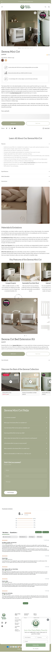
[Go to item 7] (29, 48)
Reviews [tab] (6, 532)
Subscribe (36, 645)
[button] (10, 381)
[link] (10, 272)
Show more (25, 603)
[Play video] (10, 381)
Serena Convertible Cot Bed (29, 392)
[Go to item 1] (20, 48)
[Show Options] (46, 637)
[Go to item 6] (27, 48)
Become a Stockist (17, 624)
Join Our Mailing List (17, 630)
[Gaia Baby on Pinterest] (2, 626)
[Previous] (1, 1)
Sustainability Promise (18, 620)
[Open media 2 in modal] (35, 13)
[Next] (49, 1)
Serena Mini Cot (46, 392)
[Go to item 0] (19, 48)
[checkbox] (39, 537)
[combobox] (41, 637)
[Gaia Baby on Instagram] (2, 623)
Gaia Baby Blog (17, 627)
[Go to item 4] (24, 48)
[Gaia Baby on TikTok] (5, 623)
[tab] (13, 533)
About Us (17, 617)
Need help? (47, 128)
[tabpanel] (25, 571)
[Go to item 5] (25, 48)
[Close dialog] (48, 620)
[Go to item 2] (26, 336)
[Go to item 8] (30, 48)
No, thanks (35, 648)
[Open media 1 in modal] (35, 300)
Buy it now (38, 123)
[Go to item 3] (22, 48)
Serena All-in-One (6, 392)
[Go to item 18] (32, 48)
